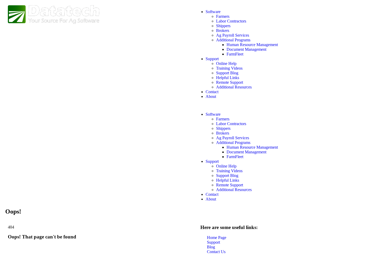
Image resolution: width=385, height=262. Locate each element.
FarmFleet (235, 54)
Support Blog (227, 73)
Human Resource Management (252, 44)
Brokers (222, 30)
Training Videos (229, 68)
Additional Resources (234, 87)
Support (212, 59)
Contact (212, 92)
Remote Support (229, 82)
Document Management (246, 49)
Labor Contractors (231, 21)
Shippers (223, 26)
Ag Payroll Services (232, 35)
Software (213, 11)
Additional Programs (233, 40)
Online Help (226, 63)
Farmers (222, 16)
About (211, 96)
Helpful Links (227, 77)
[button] (286, 105)
